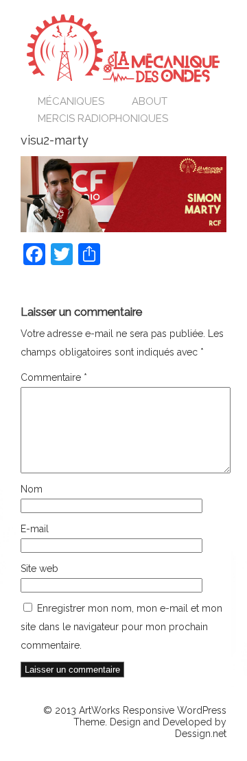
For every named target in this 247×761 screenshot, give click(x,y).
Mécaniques (71, 101)
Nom (32, 489)
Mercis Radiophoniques (103, 118)
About (149, 101)
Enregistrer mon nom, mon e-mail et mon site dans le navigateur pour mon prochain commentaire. (121, 627)
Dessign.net (200, 733)
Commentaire (54, 377)
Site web (39, 568)
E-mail (35, 528)
